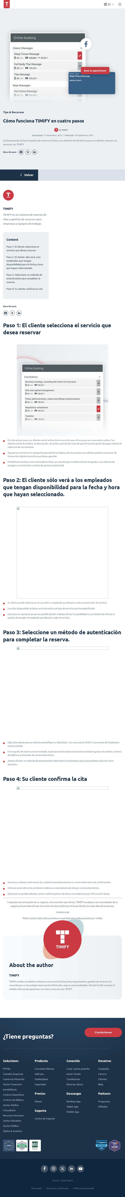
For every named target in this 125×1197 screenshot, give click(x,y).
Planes (38, 1101)
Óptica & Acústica (12, 1131)
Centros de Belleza (13, 1099)
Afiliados (103, 1106)
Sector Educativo (12, 1120)
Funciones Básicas (44, 1068)
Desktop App (73, 1101)
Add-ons (39, 1074)
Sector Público (11, 1125)
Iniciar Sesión (73, 1074)
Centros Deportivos (13, 1094)
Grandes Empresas (13, 1074)
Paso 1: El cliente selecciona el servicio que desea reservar (22, 248)
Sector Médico (11, 1105)
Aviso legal (36, 1188)
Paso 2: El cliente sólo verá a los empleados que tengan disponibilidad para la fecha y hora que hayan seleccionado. (24, 262)
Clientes (102, 1079)
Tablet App (72, 1106)
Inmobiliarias (10, 1089)
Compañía (103, 1068)
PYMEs (7, 1068)
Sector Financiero (12, 1084)
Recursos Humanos (13, 1115)
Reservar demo (74, 1084)
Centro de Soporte (45, 1118)
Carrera (102, 1074)
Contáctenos (103, 1032)
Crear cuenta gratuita (77, 1068)
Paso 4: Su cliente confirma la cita (24, 288)
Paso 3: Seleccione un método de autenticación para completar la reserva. (24, 278)
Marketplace (41, 1079)
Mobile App (72, 1111)
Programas (104, 1101)
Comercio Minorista (13, 1079)
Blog (100, 1084)
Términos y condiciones (57, 1188)
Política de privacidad (83, 1188)
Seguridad (40, 1084)
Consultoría (9, 1110)
